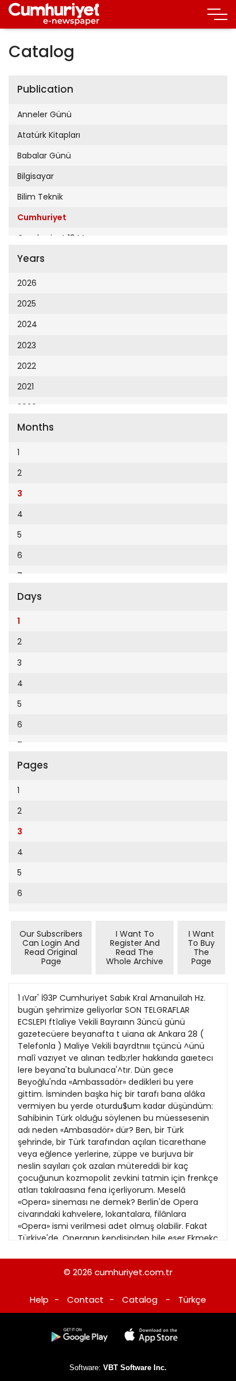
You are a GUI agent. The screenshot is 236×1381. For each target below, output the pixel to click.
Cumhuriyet (41, 217)
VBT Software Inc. (135, 1367)
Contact (85, 1300)
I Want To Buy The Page (201, 947)
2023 (26, 345)
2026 (27, 283)
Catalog (140, 1300)
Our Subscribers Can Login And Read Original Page (50, 947)
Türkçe (192, 1300)
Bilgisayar (35, 176)
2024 (27, 324)
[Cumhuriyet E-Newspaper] (54, 14)
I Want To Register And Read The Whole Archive (134, 947)
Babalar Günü (44, 155)
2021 (25, 386)
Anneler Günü (44, 114)
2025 (26, 303)
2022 (26, 366)
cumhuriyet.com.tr (133, 1272)
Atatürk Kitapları (48, 135)
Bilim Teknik (40, 196)
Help (39, 1300)
